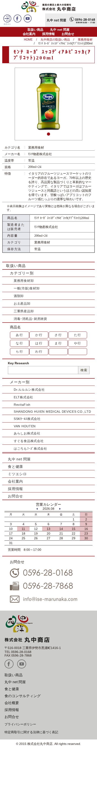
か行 (39, 335)
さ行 (58, 335)
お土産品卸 (22, 303)
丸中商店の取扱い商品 (55, 39)
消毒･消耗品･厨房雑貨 (30, 319)
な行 (19, 343)
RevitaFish (22, 404)
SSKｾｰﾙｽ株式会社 (27, 419)
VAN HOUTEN (25, 426)
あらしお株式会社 (27, 433)
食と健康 (15, 466)
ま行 (58, 343)
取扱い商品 (35, 29)
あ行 (19, 335)
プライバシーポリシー (20, 724)
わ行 (39, 351)
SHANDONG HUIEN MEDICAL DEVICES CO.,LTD (52, 411)
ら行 (19, 351)
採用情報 (48, 34)
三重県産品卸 (24, 311)
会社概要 (12, 703)
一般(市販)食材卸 (26, 288)
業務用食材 (85, 39)
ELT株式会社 (23, 397)
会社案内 (29, 34)
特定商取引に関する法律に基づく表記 (31, 732)
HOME (28, 39)
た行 (78, 335)
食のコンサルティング (23, 696)
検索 (84, 370)
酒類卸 (19, 296)
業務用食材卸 (24, 280)
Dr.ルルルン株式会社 (29, 389)
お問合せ (68, 34)
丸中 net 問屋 (59, 29)
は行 (39, 343)
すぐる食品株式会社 (29, 441)
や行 (78, 343)
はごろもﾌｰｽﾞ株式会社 (30, 448)
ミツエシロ (17, 474)
